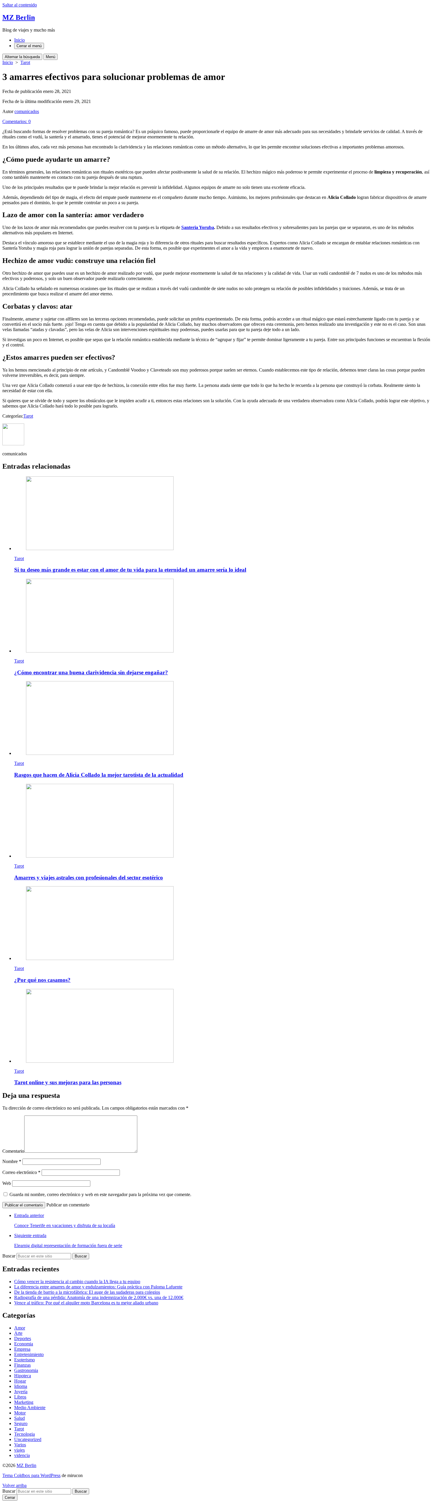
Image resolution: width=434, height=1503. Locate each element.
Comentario (13, 1151)
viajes (19, 1450)
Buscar (8, 1255)
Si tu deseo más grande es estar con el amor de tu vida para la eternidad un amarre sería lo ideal (130, 570)
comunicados (26, 111)
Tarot (25, 62)
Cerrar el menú (29, 46)
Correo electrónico (21, 1172)
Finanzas (22, 1365)
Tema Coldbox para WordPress (31, 1475)
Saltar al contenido (19, 4)
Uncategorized (27, 1439)
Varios (20, 1444)
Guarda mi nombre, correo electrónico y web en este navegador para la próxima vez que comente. (100, 1194)
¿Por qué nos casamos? (42, 980)
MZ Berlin (26, 1465)
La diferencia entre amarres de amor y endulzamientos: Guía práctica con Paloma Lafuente (98, 1286)
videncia (22, 1455)
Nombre (11, 1161)
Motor (20, 1412)
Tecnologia (24, 1434)
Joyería (20, 1391)
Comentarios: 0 (16, 121)
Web (6, 1183)
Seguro (20, 1423)
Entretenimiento (29, 1354)
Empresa (22, 1349)
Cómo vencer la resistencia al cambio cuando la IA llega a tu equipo (77, 1281)
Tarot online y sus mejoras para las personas (67, 1082)
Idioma (20, 1386)
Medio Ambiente (29, 1407)
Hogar (20, 1380)
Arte (18, 1333)
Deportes (22, 1338)
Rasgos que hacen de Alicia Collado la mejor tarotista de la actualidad (98, 775)
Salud (19, 1418)
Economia (23, 1343)
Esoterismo (24, 1359)
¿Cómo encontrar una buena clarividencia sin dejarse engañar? (91, 672)
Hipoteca (22, 1375)
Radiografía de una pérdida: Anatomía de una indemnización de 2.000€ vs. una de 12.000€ (98, 1297)
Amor (19, 1327)
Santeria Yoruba (197, 227)
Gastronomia (26, 1370)
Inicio (19, 39)
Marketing (23, 1402)
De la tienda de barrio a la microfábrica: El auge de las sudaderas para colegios (87, 1292)
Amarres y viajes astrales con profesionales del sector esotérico (88, 877)
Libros (20, 1396)
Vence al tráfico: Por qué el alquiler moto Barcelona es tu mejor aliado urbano (86, 1302)
